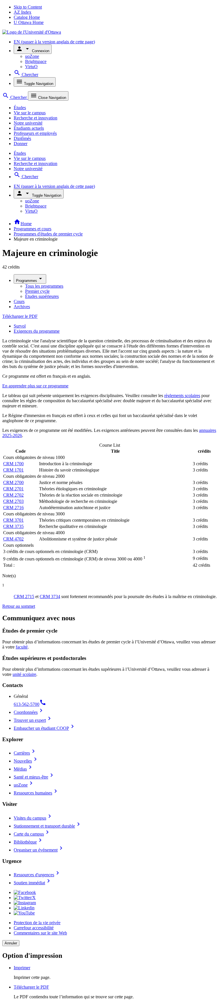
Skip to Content (28, 7)
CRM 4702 (13, 538)
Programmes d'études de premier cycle (48, 233)
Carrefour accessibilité (34, 927)
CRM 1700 (13, 463)
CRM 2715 (24, 596)
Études (20, 107)
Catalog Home (27, 17)
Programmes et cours (32, 228)
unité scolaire (24, 674)
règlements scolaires (182, 395)
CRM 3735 (13, 526)
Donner (20, 143)
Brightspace (35, 61)
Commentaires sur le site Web (40, 932)
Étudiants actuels (29, 128)
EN (54, 41)
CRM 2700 (13, 482)
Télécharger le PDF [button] (31, 987)
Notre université (28, 123)
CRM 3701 (13, 520)
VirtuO (31, 66)
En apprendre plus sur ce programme (35, 385)
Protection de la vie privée (37, 922)
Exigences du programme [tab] (37, 331)
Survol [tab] (20, 326)
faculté (22, 647)
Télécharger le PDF (20, 316)
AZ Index (22, 12)
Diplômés (22, 138)
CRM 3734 (50, 596)
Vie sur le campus (30, 112)
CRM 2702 (13, 495)
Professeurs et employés (35, 133)
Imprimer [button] (22, 967)
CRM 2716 (13, 507)
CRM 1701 (13, 470)
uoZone (32, 56)
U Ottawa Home (29, 22)
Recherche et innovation (35, 117)
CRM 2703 (13, 501)
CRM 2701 (13, 488)
